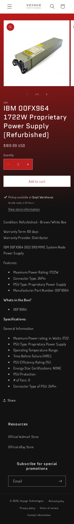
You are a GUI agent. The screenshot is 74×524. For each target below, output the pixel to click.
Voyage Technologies (32, 500)
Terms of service (49, 508)
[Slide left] (27, 94)
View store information (24, 209)
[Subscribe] (60, 481)
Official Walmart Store (23, 436)
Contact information (39, 515)
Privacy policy (27, 508)
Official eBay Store (21, 447)
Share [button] (11, 400)
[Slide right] (46, 94)
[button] (9, 6)
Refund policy (56, 501)
